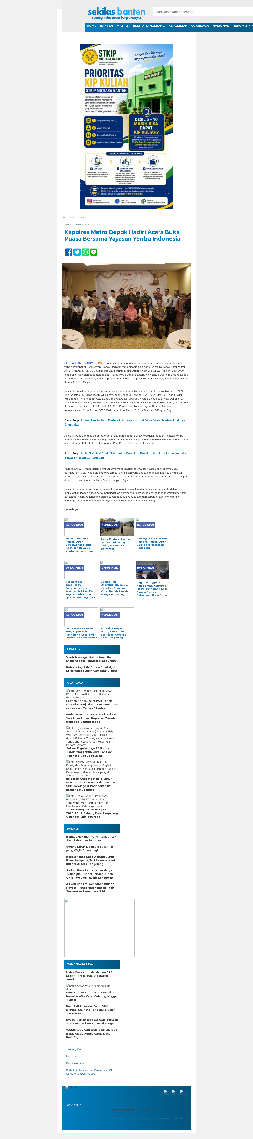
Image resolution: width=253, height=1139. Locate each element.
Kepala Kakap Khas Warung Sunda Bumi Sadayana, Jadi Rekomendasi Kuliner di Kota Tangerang (90, 860)
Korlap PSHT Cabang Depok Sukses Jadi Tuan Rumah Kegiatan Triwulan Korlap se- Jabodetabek (91, 718)
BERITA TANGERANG (149, 26)
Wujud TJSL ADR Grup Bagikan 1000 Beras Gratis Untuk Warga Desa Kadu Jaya (91, 1033)
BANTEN (106, 26)
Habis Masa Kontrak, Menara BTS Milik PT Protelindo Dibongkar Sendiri (89, 976)
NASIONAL (221, 26)
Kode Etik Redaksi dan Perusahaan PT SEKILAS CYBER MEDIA (89, 1072)
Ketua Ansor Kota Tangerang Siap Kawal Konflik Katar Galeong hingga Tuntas (91, 996)
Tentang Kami (74, 1049)
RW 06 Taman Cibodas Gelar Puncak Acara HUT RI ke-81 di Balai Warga (92, 1021)
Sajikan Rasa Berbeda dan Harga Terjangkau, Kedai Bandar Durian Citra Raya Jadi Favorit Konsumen (89, 874)
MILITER (123, 26)
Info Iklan (71, 1056)
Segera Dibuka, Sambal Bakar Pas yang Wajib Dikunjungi (90, 848)
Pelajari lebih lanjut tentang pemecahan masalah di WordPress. (150, 1118)
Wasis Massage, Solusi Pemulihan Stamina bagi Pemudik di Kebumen (91, 659)
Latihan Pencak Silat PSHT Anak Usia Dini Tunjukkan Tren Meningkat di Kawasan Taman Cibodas (92, 704)
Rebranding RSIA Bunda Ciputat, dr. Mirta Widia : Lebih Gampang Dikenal (92, 669)
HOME (91, 26)
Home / (66, 217)
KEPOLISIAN (178, 26)
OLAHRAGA (200, 26)
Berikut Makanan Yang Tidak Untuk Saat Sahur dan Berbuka (91, 838)
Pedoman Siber (75, 1063)
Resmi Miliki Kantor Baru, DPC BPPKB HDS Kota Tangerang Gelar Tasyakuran (90, 1010)
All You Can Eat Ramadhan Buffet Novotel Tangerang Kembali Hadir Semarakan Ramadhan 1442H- (90, 887)
